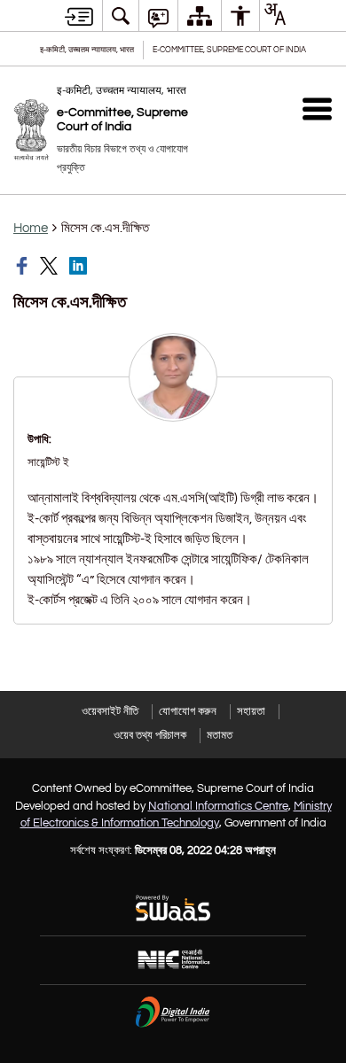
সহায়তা (251, 711)
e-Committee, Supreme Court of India (229, 50)
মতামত (219, 735)
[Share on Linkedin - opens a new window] (79, 265)
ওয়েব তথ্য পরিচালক (150, 735)
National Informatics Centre (218, 806)
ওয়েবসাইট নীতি (110, 711)
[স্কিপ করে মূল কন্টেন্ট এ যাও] (79, 16)
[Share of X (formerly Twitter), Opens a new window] (50, 265)
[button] (317, 108)
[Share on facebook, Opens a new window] (24, 265)
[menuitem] (120, 15)
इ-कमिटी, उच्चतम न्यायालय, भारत (87, 50)
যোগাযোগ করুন (187, 711)
